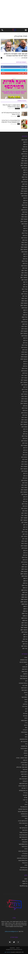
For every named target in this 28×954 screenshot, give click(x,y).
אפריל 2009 (24, 585)
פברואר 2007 (24, 646)
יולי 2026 (25, 142)
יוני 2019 (25, 340)
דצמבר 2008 (24, 595)
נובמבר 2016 (24, 398)
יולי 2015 (25, 429)
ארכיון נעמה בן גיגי (23, 835)
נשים (26, 727)
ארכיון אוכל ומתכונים (23, 809)
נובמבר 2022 (24, 244)
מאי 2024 (25, 202)
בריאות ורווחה (24, 776)
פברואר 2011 (24, 536)
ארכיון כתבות (24, 846)
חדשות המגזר (24, 690)
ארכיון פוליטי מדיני (23, 870)
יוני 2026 (25, 144)
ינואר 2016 (24, 415)
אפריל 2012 (24, 503)
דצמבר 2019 (24, 326)
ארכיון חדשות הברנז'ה (22, 821)
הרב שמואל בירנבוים (23, 786)
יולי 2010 (25, 550)
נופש (26, 737)
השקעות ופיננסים (23, 662)
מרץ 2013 (25, 478)
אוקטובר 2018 (24, 356)
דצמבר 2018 (24, 352)
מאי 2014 (25, 452)
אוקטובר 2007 (24, 627)
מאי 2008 (25, 611)
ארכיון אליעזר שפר (23, 828)
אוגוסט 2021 (24, 279)
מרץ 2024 (25, 207)
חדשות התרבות (24, 748)
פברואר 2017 (24, 394)
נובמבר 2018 (24, 354)
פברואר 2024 (24, 209)
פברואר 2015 (24, 440)
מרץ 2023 (25, 235)
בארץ (26, 695)
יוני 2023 (25, 228)
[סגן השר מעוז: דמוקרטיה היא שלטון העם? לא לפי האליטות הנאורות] (14, 45)
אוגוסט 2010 (24, 548)
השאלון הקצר (24, 697)
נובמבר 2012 (24, 487)
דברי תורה (25, 800)
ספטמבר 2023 (24, 221)
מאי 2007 (25, 639)
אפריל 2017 (24, 389)
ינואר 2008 (24, 620)
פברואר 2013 (24, 480)
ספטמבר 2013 (24, 468)
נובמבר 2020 (24, 300)
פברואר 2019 (24, 347)
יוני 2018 (25, 363)
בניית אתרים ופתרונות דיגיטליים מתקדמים (14, 949)
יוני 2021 (25, 284)
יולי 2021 (25, 282)
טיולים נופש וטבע (23, 739)
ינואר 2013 (24, 482)
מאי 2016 (25, 405)
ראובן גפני (25, 795)
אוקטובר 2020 (24, 303)
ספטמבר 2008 (24, 602)
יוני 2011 (25, 527)
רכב (26, 664)
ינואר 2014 (24, 459)
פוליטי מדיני (24, 706)
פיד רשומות (24, 881)
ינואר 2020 (24, 324)
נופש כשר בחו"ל (23, 676)
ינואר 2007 (24, 648)
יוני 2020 (25, 312)
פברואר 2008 (24, 618)
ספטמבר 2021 (24, 277)
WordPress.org (23, 886)
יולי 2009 (25, 578)
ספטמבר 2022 (24, 249)
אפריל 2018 (24, 368)
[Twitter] (14, 942)
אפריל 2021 (24, 289)
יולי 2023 (25, 226)
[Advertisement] (14, 14)
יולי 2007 (25, 634)
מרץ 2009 (25, 588)
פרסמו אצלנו (12, 948)
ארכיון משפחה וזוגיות (22, 860)
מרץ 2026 (25, 151)
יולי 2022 (25, 254)
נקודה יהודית (24, 765)
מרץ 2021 (25, 291)
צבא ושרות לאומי (23, 678)
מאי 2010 (25, 555)
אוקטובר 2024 (24, 191)
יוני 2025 (25, 172)
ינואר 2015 (24, 443)
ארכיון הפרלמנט (23, 867)
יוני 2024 (25, 200)
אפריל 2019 (24, 345)
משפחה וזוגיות (24, 732)
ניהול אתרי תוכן (8, 952)
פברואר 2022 (24, 265)
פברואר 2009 (24, 590)
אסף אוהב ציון (24, 57)
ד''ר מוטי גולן (24, 788)
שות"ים (25, 797)
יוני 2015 (25, 431)
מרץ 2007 (25, 644)
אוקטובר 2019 (24, 331)
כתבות (25, 699)
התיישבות (25, 674)
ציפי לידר (25, 793)
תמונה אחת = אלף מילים (21, 767)
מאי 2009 (25, 583)
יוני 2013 (25, 475)
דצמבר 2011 (24, 513)
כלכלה (25, 718)
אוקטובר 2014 (24, 445)
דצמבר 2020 (24, 298)
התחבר (25, 879)
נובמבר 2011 (24, 515)
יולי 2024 (25, 198)
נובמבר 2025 (24, 160)
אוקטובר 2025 (24, 163)
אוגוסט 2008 (24, 604)
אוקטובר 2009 (24, 571)
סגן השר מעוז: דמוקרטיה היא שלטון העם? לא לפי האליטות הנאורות (15, 55)
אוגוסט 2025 (24, 167)
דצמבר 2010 (24, 541)
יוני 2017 (25, 387)
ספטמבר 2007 (24, 630)
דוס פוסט (25, 760)
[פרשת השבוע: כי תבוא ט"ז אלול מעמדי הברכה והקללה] (24, 106)
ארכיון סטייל (24, 863)
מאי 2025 (25, 174)
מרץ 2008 (25, 616)
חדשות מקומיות (24, 772)
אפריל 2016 (24, 408)
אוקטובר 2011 (24, 517)
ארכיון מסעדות (24, 814)
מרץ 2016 (25, 410)
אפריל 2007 (24, 641)
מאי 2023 (25, 230)
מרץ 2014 (25, 454)
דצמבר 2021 (24, 270)
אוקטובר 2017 (24, 380)
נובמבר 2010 (24, 543)
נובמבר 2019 (24, 328)
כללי (18, 116)
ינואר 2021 (24, 296)
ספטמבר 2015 (24, 424)
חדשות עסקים (24, 720)
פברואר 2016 (24, 412)
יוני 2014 (25, 450)
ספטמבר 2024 (24, 193)
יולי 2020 (25, 310)
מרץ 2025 (25, 179)
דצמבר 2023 (24, 214)
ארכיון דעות (24, 830)
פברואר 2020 (24, 321)
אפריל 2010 (24, 557)
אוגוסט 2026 (24, 139)
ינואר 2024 (24, 212)
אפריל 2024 (24, 205)
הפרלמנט (25, 704)
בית (26, 33)
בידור (26, 744)
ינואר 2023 (24, 240)
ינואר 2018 (24, 373)
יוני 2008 (25, 609)
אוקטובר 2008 (24, 599)
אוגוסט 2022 (24, 251)
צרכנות (25, 725)
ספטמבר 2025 (24, 165)
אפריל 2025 (24, 177)
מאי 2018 (25, 366)
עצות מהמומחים (23, 660)
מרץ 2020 (25, 319)
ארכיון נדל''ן (24, 853)
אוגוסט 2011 (24, 522)
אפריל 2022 (24, 261)
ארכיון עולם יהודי (23, 807)
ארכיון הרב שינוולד (23, 832)
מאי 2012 (25, 501)
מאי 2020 (25, 314)
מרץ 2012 (25, 506)
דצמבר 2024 (24, 186)
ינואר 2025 (24, 184)
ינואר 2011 (24, 538)
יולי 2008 (25, 606)
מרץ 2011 (25, 534)
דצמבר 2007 (24, 623)
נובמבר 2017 (24, 377)
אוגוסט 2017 (24, 384)
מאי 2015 (25, 433)
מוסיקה (25, 751)
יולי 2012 (25, 496)
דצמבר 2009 (24, 566)
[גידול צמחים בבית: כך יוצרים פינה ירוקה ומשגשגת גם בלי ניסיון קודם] (24, 124)
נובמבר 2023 (24, 216)
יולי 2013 (25, 473)
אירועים (25, 692)
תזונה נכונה (24, 685)
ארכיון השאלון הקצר (23, 844)
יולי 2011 (25, 524)
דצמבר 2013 (24, 461)
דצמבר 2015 (24, 417)
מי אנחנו (18, 948)
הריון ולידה (25, 730)
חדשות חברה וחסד (23, 779)
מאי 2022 (25, 258)
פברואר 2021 (24, 293)
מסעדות (25, 753)
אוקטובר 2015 (24, 422)
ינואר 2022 (24, 268)
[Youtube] (9, 942)
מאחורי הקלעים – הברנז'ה (21, 758)
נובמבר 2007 (24, 625)
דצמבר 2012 (24, 485)
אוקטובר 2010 (24, 545)
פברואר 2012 (24, 508)
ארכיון (26, 804)
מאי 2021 (25, 286)
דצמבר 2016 (24, 396)
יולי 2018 (25, 361)
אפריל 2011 (24, 531)
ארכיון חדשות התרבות (22, 811)
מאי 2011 (25, 529)
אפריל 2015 (24, 436)
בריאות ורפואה (24, 688)
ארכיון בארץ (24, 842)
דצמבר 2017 (24, 375)
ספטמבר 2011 (24, 520)
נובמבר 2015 (24, 419)
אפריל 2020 (24, 317)
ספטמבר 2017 (24, 382)
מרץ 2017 (25, 391)
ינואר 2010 (24, 564)
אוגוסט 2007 (24, 632)
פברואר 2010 (24, 562)
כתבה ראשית (24, 51)
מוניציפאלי (25, 769)
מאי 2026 (25, 146)
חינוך (26, 681)
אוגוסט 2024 (24, 195)
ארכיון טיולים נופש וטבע (22, 858)
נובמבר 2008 (24, 597)
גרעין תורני (25, 781)
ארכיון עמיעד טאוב (23, 837)
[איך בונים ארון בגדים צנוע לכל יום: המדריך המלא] (24, 114)
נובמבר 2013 (24, 464)
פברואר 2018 (24, 370)
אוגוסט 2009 (24, 576)
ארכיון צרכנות (24, 856)
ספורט (25, 657)
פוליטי (26, 702)
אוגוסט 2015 (24, 426)
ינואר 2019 (24, 349)
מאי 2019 (25, 342)
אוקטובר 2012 (24, 489)
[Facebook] (18, 942)
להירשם (3, 73)
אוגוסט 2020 (24, 307)
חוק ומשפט (24, 667)
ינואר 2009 (24, 592)
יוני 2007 (25, 637)
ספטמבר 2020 (24, 305)
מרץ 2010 (25, 559)
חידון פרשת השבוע (23, 783)
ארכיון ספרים (24, 816)
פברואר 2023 (24, 237)
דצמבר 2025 (24, 158)
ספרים (25, 755)
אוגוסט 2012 (24, 494)
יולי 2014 (25, 447)
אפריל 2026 (24, 149)
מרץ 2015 (25, 438)
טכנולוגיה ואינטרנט (23, 683)
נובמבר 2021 (24, 272)
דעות (26, 709)
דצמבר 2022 (24, 242)
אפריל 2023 (24, 233)
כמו (2, 66)
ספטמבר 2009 (24, 574)
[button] (2, 30)
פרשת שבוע (17, 108)
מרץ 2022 (25, 263)
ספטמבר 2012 (24, 492)
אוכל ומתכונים (24, 746)
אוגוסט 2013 (24, 471)
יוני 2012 (25, 499)
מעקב (3, 70)
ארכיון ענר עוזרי (24, 741)
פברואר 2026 (24, 153)
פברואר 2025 (24, 181)
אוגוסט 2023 (24, 223)
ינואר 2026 (24, 156)
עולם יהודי (25, 713)
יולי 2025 (25, 170)
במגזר (26, 818)
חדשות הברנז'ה (24, 762)
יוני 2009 (25, 581)
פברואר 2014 (24, 457)
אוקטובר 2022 (24, 247)
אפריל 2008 (24, 613)
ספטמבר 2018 (24, 359)
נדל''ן (26, 723)
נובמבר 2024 (24, 188)
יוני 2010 (25, 552)
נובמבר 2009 (24, 569)
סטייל (26, 734)
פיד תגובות (25, 883)
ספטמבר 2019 (24, 333)
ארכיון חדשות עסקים (23, 851)
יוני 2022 (25, 256)
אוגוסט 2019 (24, 335)
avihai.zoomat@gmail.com (11, 931)
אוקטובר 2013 (24, 466)
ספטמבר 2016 (24, 403)
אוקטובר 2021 (24, 275)
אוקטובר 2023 (24, 219)
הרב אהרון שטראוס (23, 790)
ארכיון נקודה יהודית (23, 823)
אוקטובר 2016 (24, 401)
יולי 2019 (25, 338)
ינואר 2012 (24, 510)
